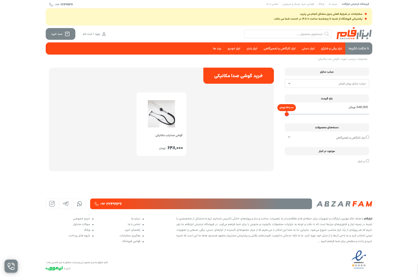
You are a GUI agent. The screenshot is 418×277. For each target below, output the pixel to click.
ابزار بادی (252, 48)
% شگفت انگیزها (359, 48)
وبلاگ (321, 4)
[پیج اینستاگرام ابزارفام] (52, 203)
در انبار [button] (362, 161)
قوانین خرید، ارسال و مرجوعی (298, 4)
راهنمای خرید (132, 229)
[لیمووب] (54, 268)
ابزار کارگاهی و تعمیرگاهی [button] (351, 137)
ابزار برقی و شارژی (331, 48)
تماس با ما (272, 4)
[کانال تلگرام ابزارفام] (65, 203)
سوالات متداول (81, 224)
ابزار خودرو (234, 48)
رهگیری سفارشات (130, 235)
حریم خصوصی (81, 218)
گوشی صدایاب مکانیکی (168, 135)
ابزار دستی (308, 48)
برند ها (217, 48)
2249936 (64, 4)
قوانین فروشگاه (131, 241)
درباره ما (333, 4)
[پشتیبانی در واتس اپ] (79, 203)
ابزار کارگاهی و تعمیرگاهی (279, 48)
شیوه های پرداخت (79, 235)
